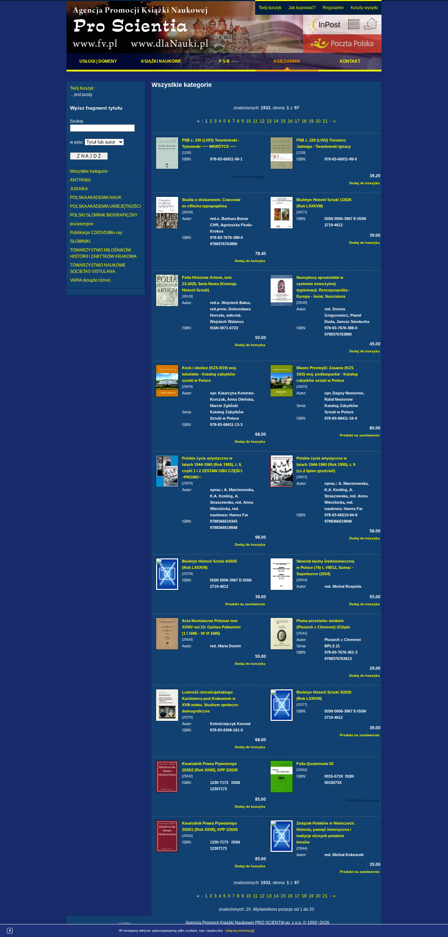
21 (325, 121)
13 (269, 121)
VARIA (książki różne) (90, 280)
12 (262, 121)
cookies (125, 923)
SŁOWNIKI (80, 241)
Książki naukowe (161, 61)
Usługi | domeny (98, 61)
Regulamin (333, 7)
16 (290, 121)
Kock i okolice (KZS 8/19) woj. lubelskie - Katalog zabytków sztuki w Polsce (209, 374)
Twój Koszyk (81, 88)
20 (318, 121)
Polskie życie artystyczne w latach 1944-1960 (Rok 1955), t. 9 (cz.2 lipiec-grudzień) (325, 464)
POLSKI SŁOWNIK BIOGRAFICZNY (104, 215)
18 (304, 121)
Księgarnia (287, 61)
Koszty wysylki (364, 7)
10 (248, 121)
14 (276, 121)
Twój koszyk (270, 7)
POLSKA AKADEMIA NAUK (95, 197)
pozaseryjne (81, 223)
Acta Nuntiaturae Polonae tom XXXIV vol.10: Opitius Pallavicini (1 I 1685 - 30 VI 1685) (211, 627)
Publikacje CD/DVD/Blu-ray (96, 232)
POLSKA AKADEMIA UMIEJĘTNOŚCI (105, 206)
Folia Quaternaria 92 (315, 764)
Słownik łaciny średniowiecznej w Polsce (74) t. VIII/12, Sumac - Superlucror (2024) (325, 567)
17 (297, 121)
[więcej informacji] (240, 930)
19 (311, 121)
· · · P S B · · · (224, 61)
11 (255, 121)
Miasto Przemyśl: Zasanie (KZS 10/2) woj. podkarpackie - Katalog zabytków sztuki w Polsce (327, 374)
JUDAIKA (79, 188)
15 (283, 121)
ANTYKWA (80, 180)
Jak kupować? (302, 7)
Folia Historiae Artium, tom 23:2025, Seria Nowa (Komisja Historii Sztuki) (209, 283)
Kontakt (350, 61)
